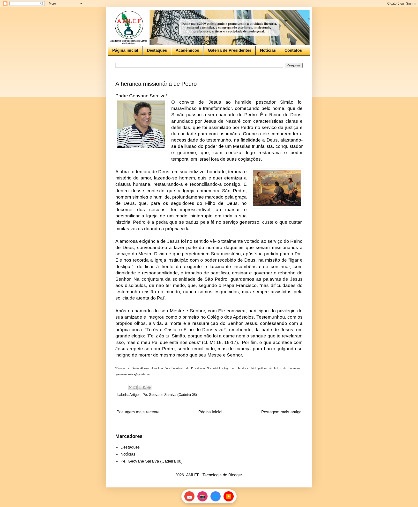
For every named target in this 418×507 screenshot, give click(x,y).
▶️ (228, 496)
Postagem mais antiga (281, 412)
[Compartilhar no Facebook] (144, 387)
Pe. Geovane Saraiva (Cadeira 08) (169, 395)
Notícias (268, 50)
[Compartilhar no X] (139, 387)
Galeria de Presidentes (229, 50)
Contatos (293, 50)
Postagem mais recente (138, 412)
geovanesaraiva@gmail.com (132, 374)
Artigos (135, 395)
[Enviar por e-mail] (130, 387)
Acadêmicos (187, 50)
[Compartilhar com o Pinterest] (149, 387)
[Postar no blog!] (135, 387)
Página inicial (125, 50)
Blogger (235, 475)
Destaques (157, 50)
